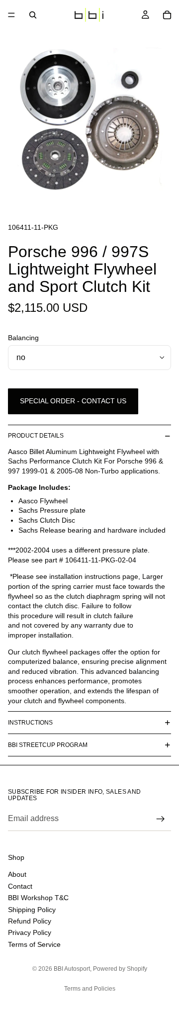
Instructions (30, 722)
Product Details (36, 435)
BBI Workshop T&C (38, 898)
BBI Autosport (72, 968)
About (17, 874)
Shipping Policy (32, 909)
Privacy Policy (29, 932)
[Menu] (11, 14)
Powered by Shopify (120, 968)
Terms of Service (34, 944)
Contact (20, 886)
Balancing (23, 338)
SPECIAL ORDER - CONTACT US (73, 401)
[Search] (33, 15)
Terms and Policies (89, 988)
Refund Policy (29, 921)
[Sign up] (160, 819)
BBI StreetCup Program (48, 744)
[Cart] (167, 15)
